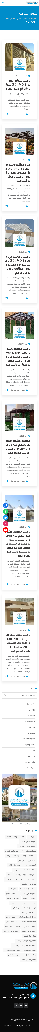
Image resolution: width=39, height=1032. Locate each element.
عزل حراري (14, 903)
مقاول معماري (30, 762)
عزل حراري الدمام (30, 908)
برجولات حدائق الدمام (28, 841)
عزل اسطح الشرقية (29, 903)
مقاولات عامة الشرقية (27, 768)
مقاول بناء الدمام (30, 936)
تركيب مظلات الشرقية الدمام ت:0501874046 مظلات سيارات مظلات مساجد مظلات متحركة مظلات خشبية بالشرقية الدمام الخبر (18, 543)
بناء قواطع (31, 715)
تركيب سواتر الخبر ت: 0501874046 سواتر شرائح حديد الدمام (18, 84)
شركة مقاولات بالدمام (28, 889)
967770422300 (8, 1025)
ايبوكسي (32, 710)
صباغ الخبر (13, 889)
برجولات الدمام (12, 837)
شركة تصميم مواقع (22, 1025)
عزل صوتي (16, 908)
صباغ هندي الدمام (13, 898)
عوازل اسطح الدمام (29, 912)
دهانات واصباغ (30, 745)
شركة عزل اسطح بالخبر (14, 879)
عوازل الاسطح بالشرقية (27, 917)
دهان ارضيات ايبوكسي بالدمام (25, 874)
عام (34, 750)
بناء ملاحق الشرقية (29, 856)
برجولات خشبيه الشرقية (27, 846)
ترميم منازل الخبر (14, 865)
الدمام (23, 837)
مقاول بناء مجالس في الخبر (26, 941)
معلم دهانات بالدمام (29, 922)
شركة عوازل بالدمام (29, 884)
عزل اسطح (31, 756)
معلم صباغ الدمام (12, 922)
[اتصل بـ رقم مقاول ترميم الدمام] (5, 505)
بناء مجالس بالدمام (11, 851)
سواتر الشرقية (31, 879)
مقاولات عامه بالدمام (12, 926)
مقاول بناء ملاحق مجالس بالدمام (24, 945)
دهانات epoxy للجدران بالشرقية (25, 870)
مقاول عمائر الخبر (14, 955)
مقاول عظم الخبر (30, 955)
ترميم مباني (31, 727)
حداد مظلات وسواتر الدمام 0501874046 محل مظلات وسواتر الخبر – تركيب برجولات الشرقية (18, 172)
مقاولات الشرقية (30, 926)
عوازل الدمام (10, 917)
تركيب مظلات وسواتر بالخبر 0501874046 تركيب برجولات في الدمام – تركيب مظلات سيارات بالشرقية (18, 356)
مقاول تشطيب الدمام (12, 950)
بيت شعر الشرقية (13, 856)
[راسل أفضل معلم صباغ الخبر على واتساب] (5, 511)
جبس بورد (31, 733)
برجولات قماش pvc (29, 851)
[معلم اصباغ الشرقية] (5, 523)
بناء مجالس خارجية (29, 721)
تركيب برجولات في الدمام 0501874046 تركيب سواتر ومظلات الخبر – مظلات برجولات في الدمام (17, 264)
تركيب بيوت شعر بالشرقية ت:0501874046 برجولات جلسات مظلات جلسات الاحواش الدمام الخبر (18, 642)
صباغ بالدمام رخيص (29, 893)
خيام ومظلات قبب (28, 739)
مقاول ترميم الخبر (30, 950)
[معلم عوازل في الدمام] (5, 530)
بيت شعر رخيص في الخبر (27, 860)
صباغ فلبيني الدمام (12, 893)
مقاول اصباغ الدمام (29, 931)
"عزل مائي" (32, 837)
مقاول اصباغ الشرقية (11, 931)
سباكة (9, 874)
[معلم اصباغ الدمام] (5, 517)
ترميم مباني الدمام (30, 865)
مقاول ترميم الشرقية (18, 114)
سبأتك (33, 1025)
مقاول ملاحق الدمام (29, 959)
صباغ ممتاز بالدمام (29, 898)
